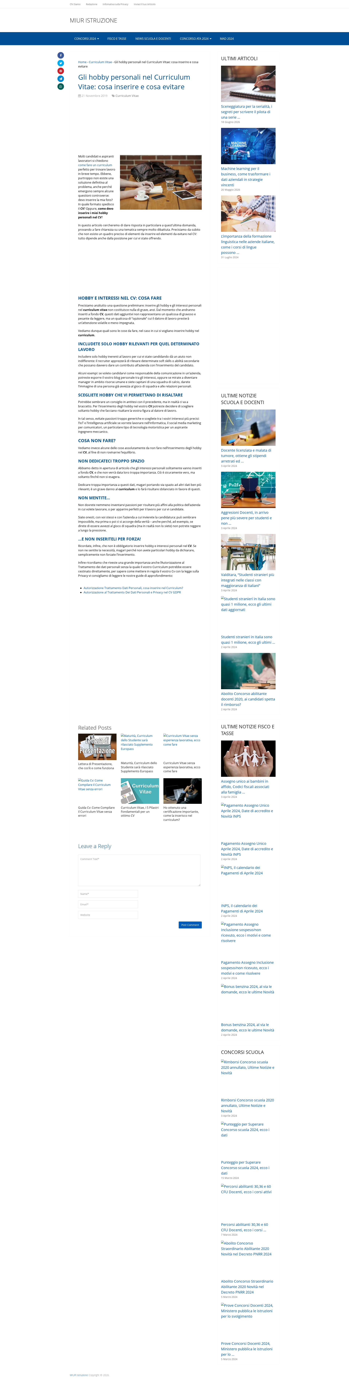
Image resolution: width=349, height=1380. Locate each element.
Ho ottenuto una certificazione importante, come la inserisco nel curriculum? (181, 814)
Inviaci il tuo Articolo (145, 4)
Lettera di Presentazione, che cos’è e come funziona (96, 766)
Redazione (91, 4)
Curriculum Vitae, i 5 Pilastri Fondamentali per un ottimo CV (140, 812)
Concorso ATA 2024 (194, 39)
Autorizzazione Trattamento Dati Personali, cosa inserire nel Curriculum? (133, 588)
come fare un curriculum (95, 165)
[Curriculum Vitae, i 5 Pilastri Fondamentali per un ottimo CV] (140, 791)
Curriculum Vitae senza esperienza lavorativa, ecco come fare (181, 767)
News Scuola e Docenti (153, 39)
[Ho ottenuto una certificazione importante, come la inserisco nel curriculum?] (182, 791)
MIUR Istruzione (93, 20)
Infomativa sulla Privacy (115, 4)
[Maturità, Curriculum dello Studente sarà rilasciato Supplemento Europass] (140, 746)
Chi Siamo (75, 4)
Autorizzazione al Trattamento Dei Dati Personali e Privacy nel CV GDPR (132, 592)
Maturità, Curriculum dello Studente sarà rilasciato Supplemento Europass (139, 767)
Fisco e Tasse (116, 39)
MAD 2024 (227, 39)
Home (82, 62)
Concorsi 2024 (85, 39)
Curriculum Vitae (100, 62)
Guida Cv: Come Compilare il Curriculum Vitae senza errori (96, 812)
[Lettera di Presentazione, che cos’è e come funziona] (97, 747)
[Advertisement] (140, 127)
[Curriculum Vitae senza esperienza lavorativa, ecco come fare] (182, 746)
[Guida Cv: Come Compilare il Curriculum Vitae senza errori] (97, 791)
